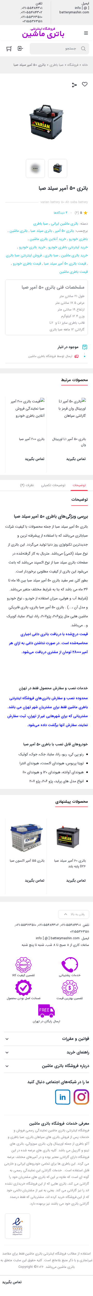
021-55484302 (31, 12)
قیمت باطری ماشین (73, 272)
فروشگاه (72, 65)
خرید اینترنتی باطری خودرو (68, 247)
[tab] (79, 485)
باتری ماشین (19, 231)
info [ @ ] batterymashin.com (74, 10)
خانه (85, 65)
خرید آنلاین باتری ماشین (48, 239)
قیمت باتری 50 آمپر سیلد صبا (65, 263)
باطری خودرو (78, 239)
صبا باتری (51, 255)
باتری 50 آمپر (64, 231)
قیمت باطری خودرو (27, 263)
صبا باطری (57, 65)
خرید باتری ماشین (74, 255)
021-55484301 (32, 8)
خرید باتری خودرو (32, 247)
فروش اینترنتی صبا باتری (24, 255)
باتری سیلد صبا (41, 231)
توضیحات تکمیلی (53, 485)
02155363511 (32, 21)
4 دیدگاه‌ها (60, 212)
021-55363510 (31, 17)
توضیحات (79, 485)
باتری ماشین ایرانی (64, 223)
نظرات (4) (27, 485)
